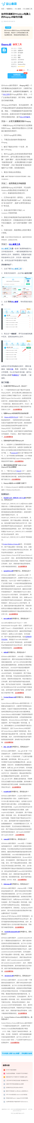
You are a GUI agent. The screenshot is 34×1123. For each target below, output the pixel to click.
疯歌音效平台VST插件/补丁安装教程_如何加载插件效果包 (18, 1077)
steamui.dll (14, 453)
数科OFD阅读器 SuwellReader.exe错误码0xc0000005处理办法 (18, 1091)
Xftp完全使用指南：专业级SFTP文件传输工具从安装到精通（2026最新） (18, 1073)
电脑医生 (10, 9)
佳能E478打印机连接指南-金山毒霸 (15, 1084)
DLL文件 (6, 94)
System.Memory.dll (10, 697)
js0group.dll (7, 884)
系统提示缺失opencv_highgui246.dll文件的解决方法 (18, 1098)
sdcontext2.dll (9, 975)
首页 (2, 9)
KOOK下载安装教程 (11, 1070)
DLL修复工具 (14, 244)
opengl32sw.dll (8, 571)
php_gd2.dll (7, 747)
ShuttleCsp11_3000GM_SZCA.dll (14, 498)
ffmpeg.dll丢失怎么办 (11, 417)
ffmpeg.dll (6, 44)
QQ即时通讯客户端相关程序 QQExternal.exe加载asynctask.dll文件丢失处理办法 (18, 1101)
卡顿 (11, 369)
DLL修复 (18, 9)
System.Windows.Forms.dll (11, 544)
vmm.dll (6, 839)
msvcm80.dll (8, 618)
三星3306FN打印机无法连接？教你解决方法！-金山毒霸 (18, 1080)
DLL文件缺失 (25, 117)
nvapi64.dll (7, 791)
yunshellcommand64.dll (11, 931)
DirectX (18, 471)
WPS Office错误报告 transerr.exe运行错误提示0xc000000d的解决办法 (18, 1094)
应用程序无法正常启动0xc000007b (14, 1087)
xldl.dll (6, 652)
